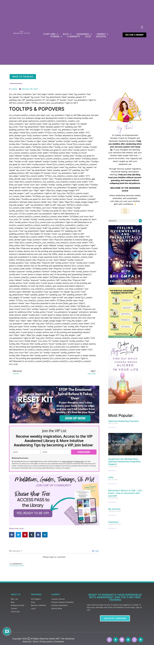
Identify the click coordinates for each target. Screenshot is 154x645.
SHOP (88, 36)
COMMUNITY (73, 36)
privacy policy (79, 461)
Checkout (113, 522)
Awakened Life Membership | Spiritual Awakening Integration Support (124, 461)
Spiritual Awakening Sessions (123, 421)
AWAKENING (83, 34)
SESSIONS (101, 36)
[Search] (140, 220)
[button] (11, 534)
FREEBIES (101, 34)
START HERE (49, 34)
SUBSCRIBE (84, 452)
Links (111, 477)
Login (96, 551)
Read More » (112, 427)
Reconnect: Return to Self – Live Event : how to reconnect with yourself (125, 493)
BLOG (66, 34)
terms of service (67, 461)
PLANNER (54, 36)
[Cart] (142, 27)
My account (114, 509)
